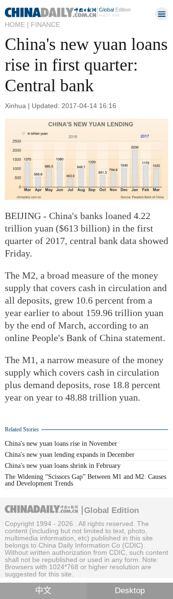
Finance (45, 24)
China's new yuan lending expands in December (70, 454)
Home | (17, 24)
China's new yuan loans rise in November (61, 443)
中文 (43, 590)
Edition (115, 9)
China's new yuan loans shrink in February (63, 465)
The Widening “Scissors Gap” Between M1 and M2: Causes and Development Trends (85, 480)
